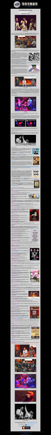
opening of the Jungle (14, 184)
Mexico (26, 118)
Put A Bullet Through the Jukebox (25, 62)
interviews (22, 432)
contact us (30, 6)
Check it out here (24, 150)
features (26, 432)
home (19, 432)
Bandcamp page (16, 131)
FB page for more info (36, 228)
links (28, 6)
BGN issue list (28, 432)
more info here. (13, 160)
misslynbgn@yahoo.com (20, 342)
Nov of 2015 (25, 183)
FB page (18, 191)
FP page (35, 201)
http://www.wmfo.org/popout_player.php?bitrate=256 (21, 316)
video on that (23, 90)
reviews (31, 432)
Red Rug (37, 118)
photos (24, 432)
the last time (25, 115)
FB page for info (14, 278)
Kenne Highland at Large (32, 422)
